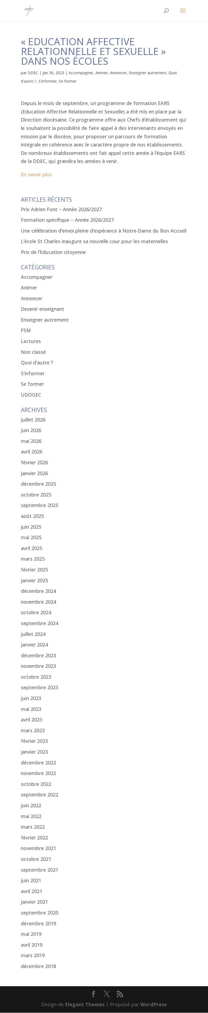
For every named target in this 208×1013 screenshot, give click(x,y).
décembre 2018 (38, 966)
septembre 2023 (39, 687)
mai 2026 (31, 441)
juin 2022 (31, 805)
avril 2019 (31, 945)
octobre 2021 (36, 859)
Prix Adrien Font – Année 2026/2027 (61, 209)
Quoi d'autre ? (37, 362)
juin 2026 (31, 430)
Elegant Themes (85, 1004)
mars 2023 (33, 730)
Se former (67, 81)
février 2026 (34, 462)
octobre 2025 (36, 494)
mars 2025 (33, 558)
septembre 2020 (39, 912)
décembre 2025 (38, 484)
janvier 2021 (34, 901)
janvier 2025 (34, 580)
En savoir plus (36, 174)
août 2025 (32, 516)
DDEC (33, 72)
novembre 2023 (38, 666)
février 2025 (34, 569)
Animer (101, 72)
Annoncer (118, 72)
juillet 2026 (33, 419)
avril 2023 (31, 719)
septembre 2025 (39, 505)
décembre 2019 (38, 923)
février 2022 (34, 837)
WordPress (153, 1004)
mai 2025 (31, 537)
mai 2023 (31, 709)
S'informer (47, 81)
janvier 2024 (34, 644)
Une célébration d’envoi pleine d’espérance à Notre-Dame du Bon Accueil (103, 230)
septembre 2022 (39, 794)
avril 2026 (31, 451)
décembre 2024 (38, 591)
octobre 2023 (36, 677)
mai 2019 (31, 934)
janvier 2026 (34, 473)
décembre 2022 (38, 762)
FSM (26, 330)
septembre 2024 (39, 623)
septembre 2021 (39, 870)
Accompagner (81, 72)
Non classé (33, 352)
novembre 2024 (38, 602)
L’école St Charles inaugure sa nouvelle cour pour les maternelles (94, 241)
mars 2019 (33, 955)
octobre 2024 (36, 612)
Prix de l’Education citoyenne (53, 252)
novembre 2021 (38, 848)
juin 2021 (31, 880)
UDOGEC (31, 394)
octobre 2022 (36, 784)
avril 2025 (31, 548)
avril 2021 (31, 891)
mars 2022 (33, 827)
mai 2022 (31, 816)
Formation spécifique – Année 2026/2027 (67, 220)
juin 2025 (31, 527)
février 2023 (34, 741)
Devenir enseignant (42, 309)
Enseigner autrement (147, 72)
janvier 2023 (34, 752)
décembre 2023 (38, 655)
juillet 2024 (33, 634)
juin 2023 (31, 698)
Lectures (31, 341)
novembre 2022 (38, 773)
